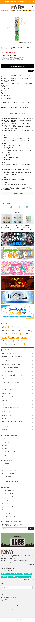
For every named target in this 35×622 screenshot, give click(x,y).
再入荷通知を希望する (17, 66)
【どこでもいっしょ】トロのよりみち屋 (13, 356)
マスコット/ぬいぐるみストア (9, 426)
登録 (31, 528)
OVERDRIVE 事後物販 (7, 371)
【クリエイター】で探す (8, 397)
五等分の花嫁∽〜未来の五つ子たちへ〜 (13, 364)
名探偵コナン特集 (6, 415)
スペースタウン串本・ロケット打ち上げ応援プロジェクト (16, 422)
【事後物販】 (5, 429)
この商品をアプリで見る (18, 193)
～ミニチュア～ (6, 404)
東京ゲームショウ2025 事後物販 (11, 367)
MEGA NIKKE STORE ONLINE (9, 353)
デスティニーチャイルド (8, 378)
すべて (5, 207)
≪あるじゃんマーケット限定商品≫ (11, 382)
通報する (31, 198)
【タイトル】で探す (7, 386)
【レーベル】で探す (7, 389)
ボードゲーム (5, 418)
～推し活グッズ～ (6, 400)
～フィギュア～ (6, 411)
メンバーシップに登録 (7, 57)
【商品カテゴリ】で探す (8, 393)
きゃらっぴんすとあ (7, 360)
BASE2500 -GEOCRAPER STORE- (10, 408)
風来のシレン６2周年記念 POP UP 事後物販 (13, 375)
